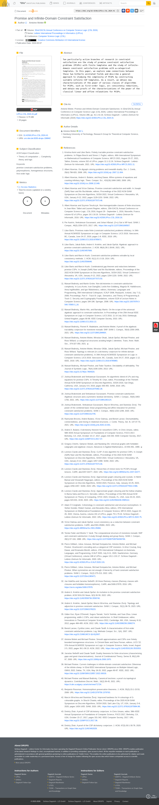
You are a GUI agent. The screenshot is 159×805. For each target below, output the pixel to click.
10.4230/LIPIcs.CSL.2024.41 (35, 135)
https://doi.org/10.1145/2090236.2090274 (117, 623)
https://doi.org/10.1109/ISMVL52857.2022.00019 (85, 673)
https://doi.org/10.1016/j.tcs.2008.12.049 (81, 183)
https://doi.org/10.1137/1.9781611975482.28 (83, 389)
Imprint (109, 801)
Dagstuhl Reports (55, 780)
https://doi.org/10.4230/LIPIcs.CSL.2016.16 (103, 217)
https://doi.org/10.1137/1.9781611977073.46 (83, 464)
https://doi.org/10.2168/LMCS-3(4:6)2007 (82, 634)
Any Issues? (154, 796)
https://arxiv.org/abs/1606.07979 (78, 587)
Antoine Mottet (36, 22)
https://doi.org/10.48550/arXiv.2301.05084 (82, 528)
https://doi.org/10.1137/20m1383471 (79, 576)
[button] (33, 3)
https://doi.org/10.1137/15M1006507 (114, 225)
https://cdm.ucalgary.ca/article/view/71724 (82, 684)
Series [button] (56, 3)
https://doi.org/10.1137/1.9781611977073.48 (83, 200)
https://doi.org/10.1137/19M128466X (90, 332)
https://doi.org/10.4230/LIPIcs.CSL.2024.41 (95, 118)
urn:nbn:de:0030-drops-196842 (37, 138)
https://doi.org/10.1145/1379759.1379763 (92, 692)
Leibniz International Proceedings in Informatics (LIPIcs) (58, 33)
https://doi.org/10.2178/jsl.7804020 (79, 372)
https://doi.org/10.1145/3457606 (78, 250)
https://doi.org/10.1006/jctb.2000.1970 (94, 659)
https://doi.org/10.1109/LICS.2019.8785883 (98, 361)
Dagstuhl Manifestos (56, 782)
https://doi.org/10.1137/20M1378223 (79, 609)
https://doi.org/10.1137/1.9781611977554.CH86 (117, 486)
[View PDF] (34, 80)
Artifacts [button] (107, 3)
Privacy (117, 801)
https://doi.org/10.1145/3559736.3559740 (82, 598)
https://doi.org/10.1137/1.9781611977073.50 (83, 278)
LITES (51, 785)
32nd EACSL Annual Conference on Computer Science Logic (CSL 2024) (66, 30)
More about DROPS (23, 763)
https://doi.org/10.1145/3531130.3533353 (123, 648)
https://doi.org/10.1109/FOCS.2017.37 (85, 439)
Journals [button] (70, 3)
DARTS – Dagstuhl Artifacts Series (61, 777)
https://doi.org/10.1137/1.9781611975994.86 (121, 706)
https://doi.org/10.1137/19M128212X (95, 400)
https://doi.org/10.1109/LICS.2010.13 (80, 321)
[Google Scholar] (88, 343)
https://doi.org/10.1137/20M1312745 (79, 414)
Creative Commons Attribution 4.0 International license (61, 40)
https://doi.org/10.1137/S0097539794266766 (106, 539)
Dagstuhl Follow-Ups (23, 782)
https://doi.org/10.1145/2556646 (78, 261)
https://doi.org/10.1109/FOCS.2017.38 (80, 720)
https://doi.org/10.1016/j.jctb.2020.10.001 (92, 425)
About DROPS (98, 801)
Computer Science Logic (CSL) (51, 36)
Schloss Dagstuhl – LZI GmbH (54, 801)
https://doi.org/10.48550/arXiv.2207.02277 (122, 472)
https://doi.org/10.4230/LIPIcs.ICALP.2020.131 (84, 562)
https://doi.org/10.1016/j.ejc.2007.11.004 (105, 172)
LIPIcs (18, 777)
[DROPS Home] (14, 3)
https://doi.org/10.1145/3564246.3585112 (111, 500)
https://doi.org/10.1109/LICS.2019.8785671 (82, 239)
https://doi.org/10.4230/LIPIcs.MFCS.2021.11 (114, 164)
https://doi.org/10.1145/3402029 (83, 728)
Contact (125, 801)
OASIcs (18, 780)
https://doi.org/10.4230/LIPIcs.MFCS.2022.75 (121, 517)
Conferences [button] (88, 3)
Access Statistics (28, 187)
